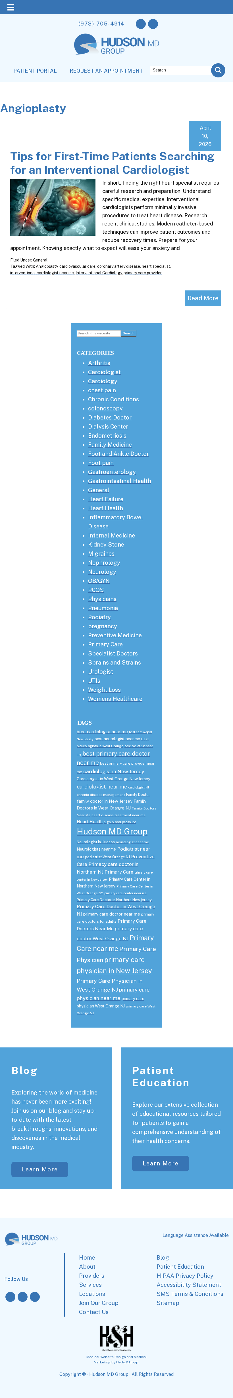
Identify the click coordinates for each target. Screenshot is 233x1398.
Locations (92, 1294)
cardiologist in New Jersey (113, 771)
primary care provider (143, 273)
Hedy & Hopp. (127, 1362)
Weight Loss (104, 689)
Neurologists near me (96, 849)
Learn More (40, 1169)
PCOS (96, 590)
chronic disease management (101, 795)
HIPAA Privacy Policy (185, 1275)
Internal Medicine (111, 535)
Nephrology (104, 562)
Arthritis (99, 363)
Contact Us (94, 1312)
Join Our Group (98, 1303)
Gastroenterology (112, 472)
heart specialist (156, 266)
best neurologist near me (117, 739)
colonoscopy (105, 408)
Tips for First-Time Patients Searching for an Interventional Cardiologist (112, 162)
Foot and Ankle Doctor (118, 453)
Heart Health (105, 508)
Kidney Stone (106, 544)
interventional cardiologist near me (42, 273)
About (87, 1266)
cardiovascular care (77, 266)
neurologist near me (132, 842)
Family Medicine (110, 444)
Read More (203, 298)
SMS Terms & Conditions (190, 1294)
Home (87, 1257)
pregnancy (102, 626)
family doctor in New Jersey (104, 801)
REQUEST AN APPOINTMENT (106, 71)
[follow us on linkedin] (35, 1297)
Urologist (100, 671)
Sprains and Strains (114, 662)
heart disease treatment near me (118, 815)
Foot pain (101, 462)
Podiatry (99, 617)
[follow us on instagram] (153, 24)
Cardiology (102, 381)
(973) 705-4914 (101, 23)
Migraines (101, 553)
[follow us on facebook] (141, 24)
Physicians (102, 599)
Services (90, 1284)
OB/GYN (99, 580)
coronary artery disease (118, 266)
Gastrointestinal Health (119, 481)
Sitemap (168, 1303)
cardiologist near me (102, 786)
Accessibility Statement (189, 1284)
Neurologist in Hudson (96, 842)
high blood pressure (120, 822)
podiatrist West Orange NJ (107, 857)
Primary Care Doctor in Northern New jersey (114, 900)
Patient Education (161, 1076)
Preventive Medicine (115, 635)
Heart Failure (105, 499)
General (40, 260)
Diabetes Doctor (110, 417)
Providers (91, 1275)
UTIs (94, 680)
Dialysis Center (108, 426)
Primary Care (105, 644)
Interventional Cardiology (99, 273)
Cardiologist (104, 372)
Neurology (102, 571)
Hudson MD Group (112, 831)
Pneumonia (103, 608)
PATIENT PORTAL (35, 71)
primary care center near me (125, 893)
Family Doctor (138, 794)
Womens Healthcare (115, 698)
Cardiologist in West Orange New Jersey (113, 779)
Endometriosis (107, 435)
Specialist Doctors (113, 653)
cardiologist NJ (138, 787)
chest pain (102, 390)
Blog (24, 1070)
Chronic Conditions (113, 399)
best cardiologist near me (102, 731)
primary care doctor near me (111, 914)
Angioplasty (47, 266)
